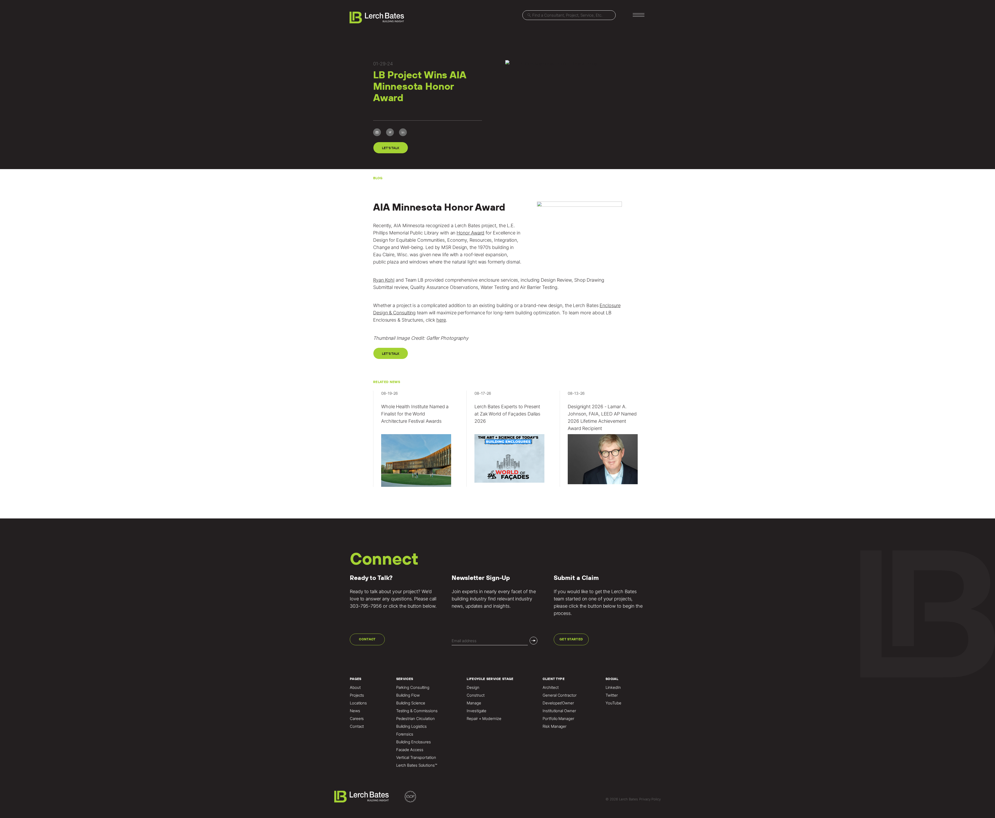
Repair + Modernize (484, 718)
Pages (355, 678)
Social (612, 678)
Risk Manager (554, 726)
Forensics (404, 734)
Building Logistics (411, 726)
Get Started (571, 639)
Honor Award (470, 232)
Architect (550, 687)
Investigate (476, 711)
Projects (357, 695)
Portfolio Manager (558, 718)
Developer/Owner (558, 703)
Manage (474, 703)
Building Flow (408, 695)
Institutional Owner (559, 711)
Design (473, 687)
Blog (377, 178)
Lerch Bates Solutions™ (416, 765)
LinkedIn (613, 687)
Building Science (410, 703)
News (355, 711)
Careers (357, 718)
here (441, 320)
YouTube (613, 703)
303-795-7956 (366, 606)
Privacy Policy (650, 799)
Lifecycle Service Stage (490, 678)
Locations (358, 703)
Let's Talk (390, 147)
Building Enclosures (413, 742)
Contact (367, 639)
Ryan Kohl (383, 280)
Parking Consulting (412, 687)
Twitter (611, 695)
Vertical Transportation (416, 757)
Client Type (554, 678)
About (355, 687)
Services (404, 678)
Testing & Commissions (417, 711)
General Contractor (559, 695)
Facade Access (409, 749)
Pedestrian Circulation (415, 718)
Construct (475, 695)
